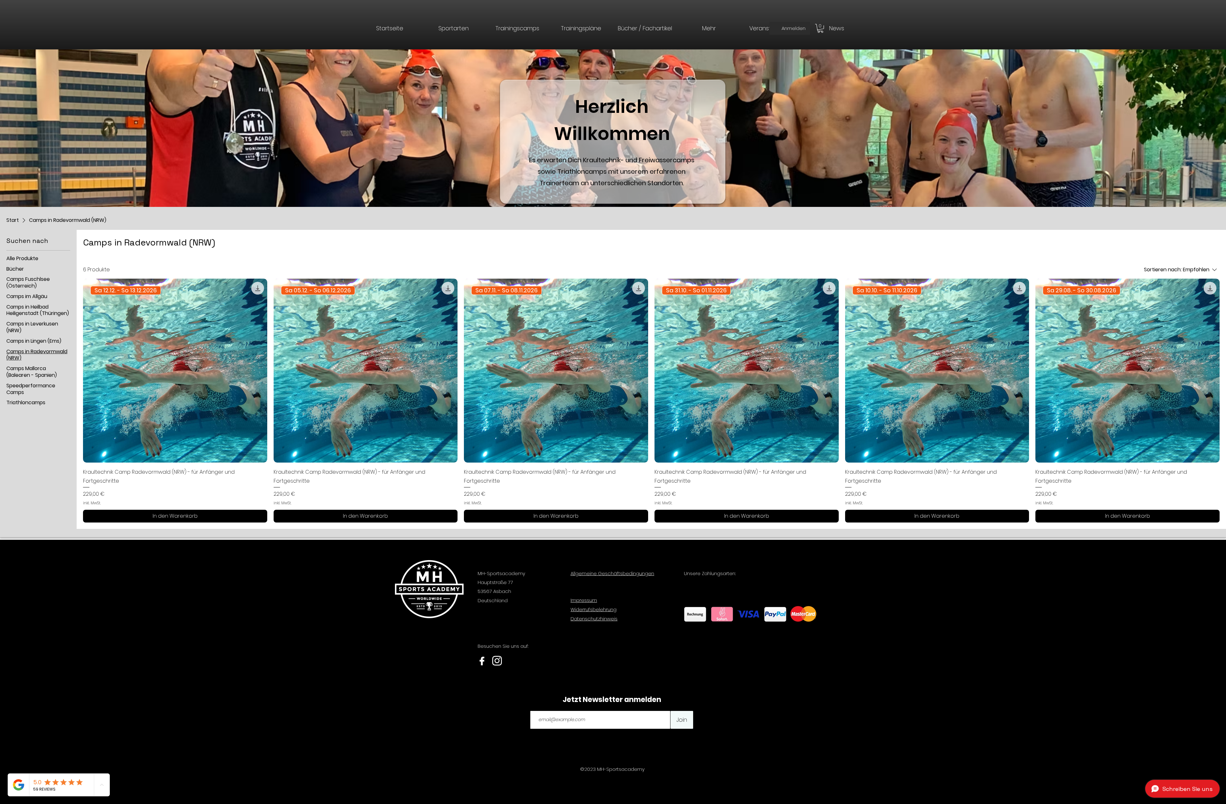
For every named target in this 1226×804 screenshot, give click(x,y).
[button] (709, 27)
